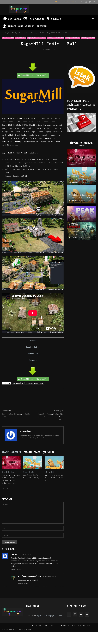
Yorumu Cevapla (16, 569)
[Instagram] (86, 2)
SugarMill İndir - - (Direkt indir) (33, 75)
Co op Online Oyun (8, 472)
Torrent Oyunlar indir (88, 38)
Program (42, 26)
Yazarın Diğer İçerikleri (38, 452)
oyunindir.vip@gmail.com (49, 616)
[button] (93, 19)
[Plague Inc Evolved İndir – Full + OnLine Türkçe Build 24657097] (11, 462)
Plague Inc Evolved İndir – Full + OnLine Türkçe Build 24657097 (81, 157)
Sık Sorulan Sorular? (81, 625)
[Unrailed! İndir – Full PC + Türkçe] (32, 462)
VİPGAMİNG (25, 431)
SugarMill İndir (18, 383)
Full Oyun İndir (38, 33)
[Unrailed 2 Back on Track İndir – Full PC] (54, 462)
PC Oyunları (35, 18)
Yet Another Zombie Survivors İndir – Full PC (79, 231)
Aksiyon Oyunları (28, 472)
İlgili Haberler (11, 452)
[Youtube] (94, 2)
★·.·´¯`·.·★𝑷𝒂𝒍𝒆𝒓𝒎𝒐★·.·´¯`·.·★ (78, 163)
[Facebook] (82, 2)
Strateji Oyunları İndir (72, 38)
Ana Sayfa (14, 18)
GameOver (73, 201)
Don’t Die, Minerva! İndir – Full (16, 415)
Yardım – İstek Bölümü (66, 2)
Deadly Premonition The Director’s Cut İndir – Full (51, 417)
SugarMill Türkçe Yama (34, 383)
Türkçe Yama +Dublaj (20, 26)
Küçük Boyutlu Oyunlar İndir (36, 38)
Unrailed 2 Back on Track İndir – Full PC (54, 478)
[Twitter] (90, 2)
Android (55, 18)
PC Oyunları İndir (20, 33)
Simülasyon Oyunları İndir (55, 38)
